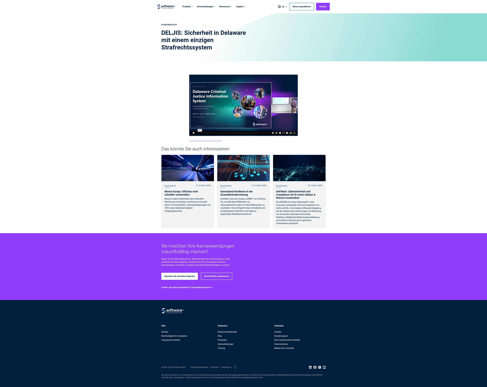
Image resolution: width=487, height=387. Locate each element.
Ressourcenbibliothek (227, 332)
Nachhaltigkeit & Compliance (174, 336)
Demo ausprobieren (302, 6)
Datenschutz (226, 367)
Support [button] (239, 6)
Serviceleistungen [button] (205, 6)
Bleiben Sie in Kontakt (284, 348)
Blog (220, 336)
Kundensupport (281, 336)
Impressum (215, 367)
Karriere (164, 332)
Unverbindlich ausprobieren (216, 276)
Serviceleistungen (225, 344)
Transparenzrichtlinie (170, 340)
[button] (235, 367)
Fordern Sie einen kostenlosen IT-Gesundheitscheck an (186, 287)
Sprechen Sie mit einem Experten (179, 276)
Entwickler (222, 340)
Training (221, 348)
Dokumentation (281, 344)
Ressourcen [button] (224, 6)
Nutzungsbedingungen (199, 367)
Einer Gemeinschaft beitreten (287, 340)
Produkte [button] (186, 6)
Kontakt (322, 6)
